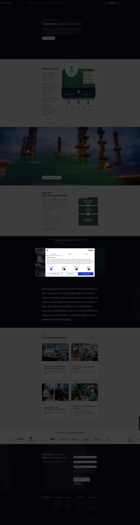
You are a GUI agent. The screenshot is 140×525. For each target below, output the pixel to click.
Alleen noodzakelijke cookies (54, 273)
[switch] (63, 269)
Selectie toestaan (70, 273)
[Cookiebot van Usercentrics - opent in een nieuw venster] (88, 250)
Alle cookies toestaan (86, 273)
